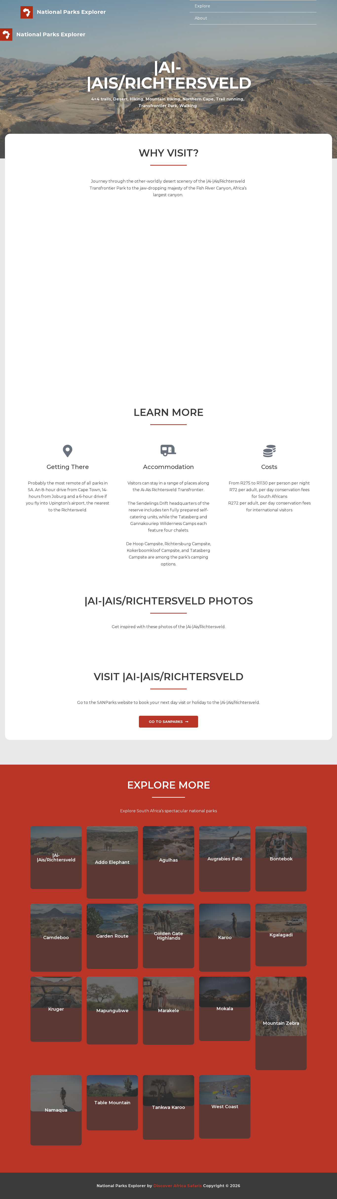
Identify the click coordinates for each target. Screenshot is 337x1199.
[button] (168, 722)
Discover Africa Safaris (177, 1185)
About (201, 18)
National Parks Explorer (71, 12)
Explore (202, 6)
